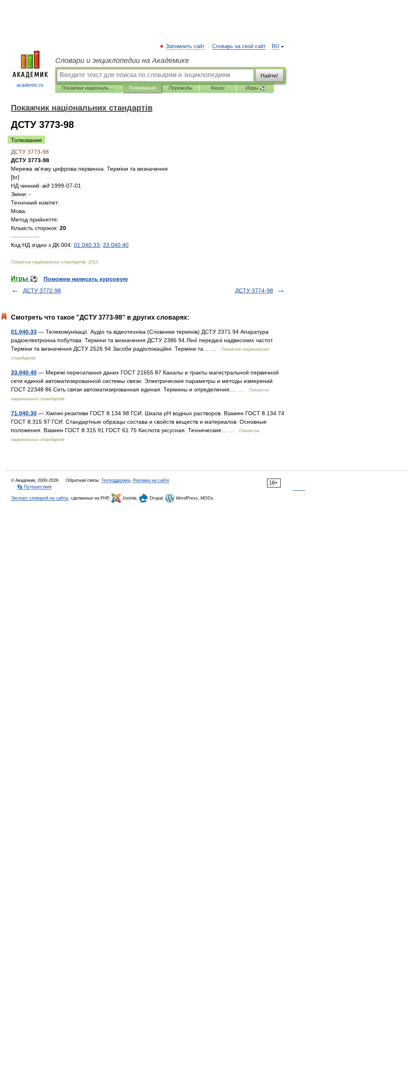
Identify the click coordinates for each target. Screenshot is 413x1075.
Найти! (269, 75)
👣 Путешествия (34, 486)
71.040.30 (24, 413)
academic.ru (30, 85)
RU (275, 46)
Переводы (180, 88)
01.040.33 (24, 331)
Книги (218, 88)
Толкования (141, 88)
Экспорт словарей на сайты (39, 498)
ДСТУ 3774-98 (254, 290)
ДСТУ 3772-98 (42, 290)
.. (87, 245)
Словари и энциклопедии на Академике (122, 60)
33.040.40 (24, 372)
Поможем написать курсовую (86, 279)
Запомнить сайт (185, 46)
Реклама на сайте (151, 480)
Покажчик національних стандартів (88, 88)
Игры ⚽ (255, 88)
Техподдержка (115, 480)
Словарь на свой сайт (239, 46)
